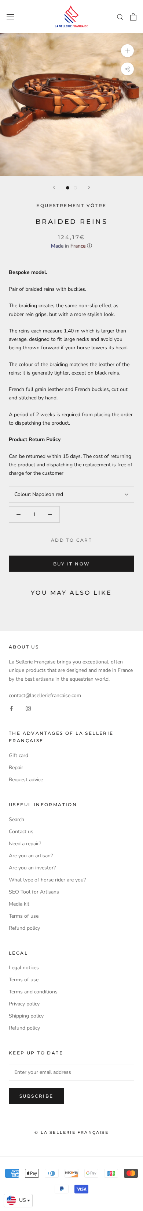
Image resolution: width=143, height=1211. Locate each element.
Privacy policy (24, 1003)
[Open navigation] (10, 16)
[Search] (120, 17)
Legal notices (24, 967)
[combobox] (18, 1201)
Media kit (19, 903)
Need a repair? (25, 843)
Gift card (18, 755)
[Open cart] (133, 16)
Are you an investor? (32, 867)
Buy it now (71, 564)
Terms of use (23, 916)
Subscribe (36, 1096)
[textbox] (18, 1200)
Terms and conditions (33, 991)
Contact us (21, 831)
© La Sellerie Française (71, 1132)
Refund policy (24, 928)
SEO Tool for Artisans (34, 891)
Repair (16, 767)
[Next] (89, 187)
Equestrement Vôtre (71, 205)
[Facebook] (11, 708)
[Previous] (54, 187)
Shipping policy (26, 1015)
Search (16, 819)
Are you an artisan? (31, 855)
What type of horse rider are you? (47, 879)
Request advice (26, 779)
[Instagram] (28, 708)
